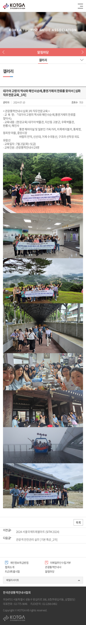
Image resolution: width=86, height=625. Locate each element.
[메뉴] (80, 6)
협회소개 (9, 567)
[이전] (4, 52)
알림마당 (49, 571)
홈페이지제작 (55, 610)
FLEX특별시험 (12, 571)
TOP (78, 617)
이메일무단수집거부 (60, 562)
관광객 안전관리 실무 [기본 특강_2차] (37, 539)
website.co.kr (69, 610)
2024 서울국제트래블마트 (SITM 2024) (37, 532)
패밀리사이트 (12, 580)
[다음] (82, 52)
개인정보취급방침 (19, 562)
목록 (78, 522)
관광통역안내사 (53, 567)
